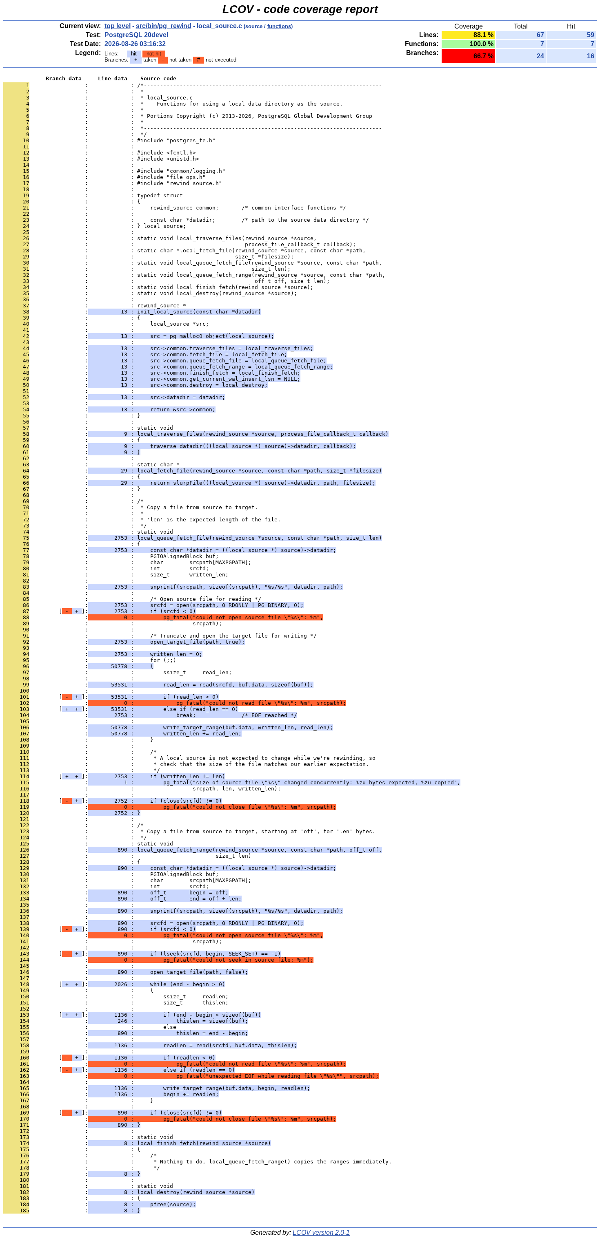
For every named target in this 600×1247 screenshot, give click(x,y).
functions (279, 26)
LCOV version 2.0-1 (321, 1232)
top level (117, 25)
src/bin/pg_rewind (163, 25)
